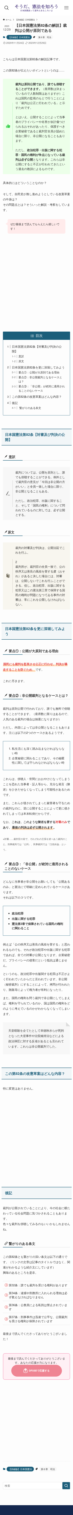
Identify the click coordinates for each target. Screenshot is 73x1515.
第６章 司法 (44, 37)
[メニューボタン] (66, 8)
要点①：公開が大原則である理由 (38, 372)
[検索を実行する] (66, 1485)
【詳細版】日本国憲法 (19, 37)
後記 (15, 403)
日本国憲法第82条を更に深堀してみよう (38, 367)
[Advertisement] (36, 283)
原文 (21, 361)
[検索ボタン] (6, 8)
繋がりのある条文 (29, 408)
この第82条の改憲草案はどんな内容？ (37, 396)
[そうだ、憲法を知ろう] (36, 8)
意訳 (21, 356)
